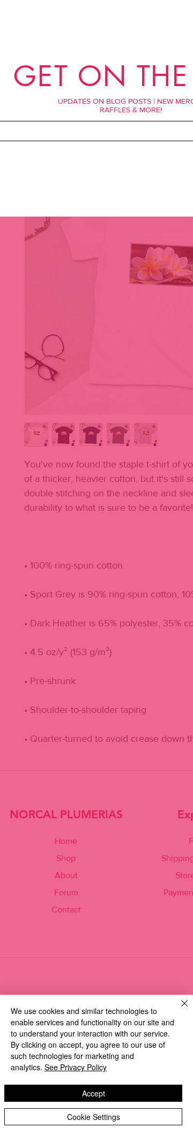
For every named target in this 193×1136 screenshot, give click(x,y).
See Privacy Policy (75, 1067)
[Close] (178, 1010)
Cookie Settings (93, 1116)
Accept (93, 1093)
